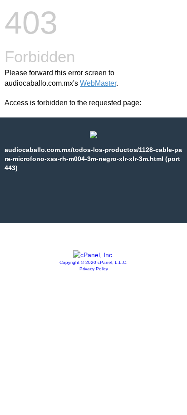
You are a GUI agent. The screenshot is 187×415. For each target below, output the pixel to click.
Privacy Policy (93, 268)
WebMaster (98, 83)
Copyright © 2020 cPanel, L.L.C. (93, 262)
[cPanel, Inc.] (93, 255)
